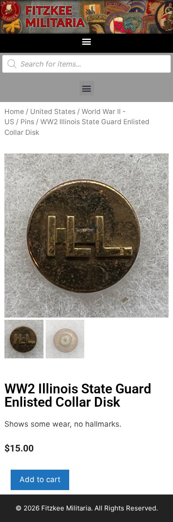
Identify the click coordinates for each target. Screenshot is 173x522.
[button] (86, 41)
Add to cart (40, 479)
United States (52, 111)
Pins (27, 122)
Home (14, 111)
